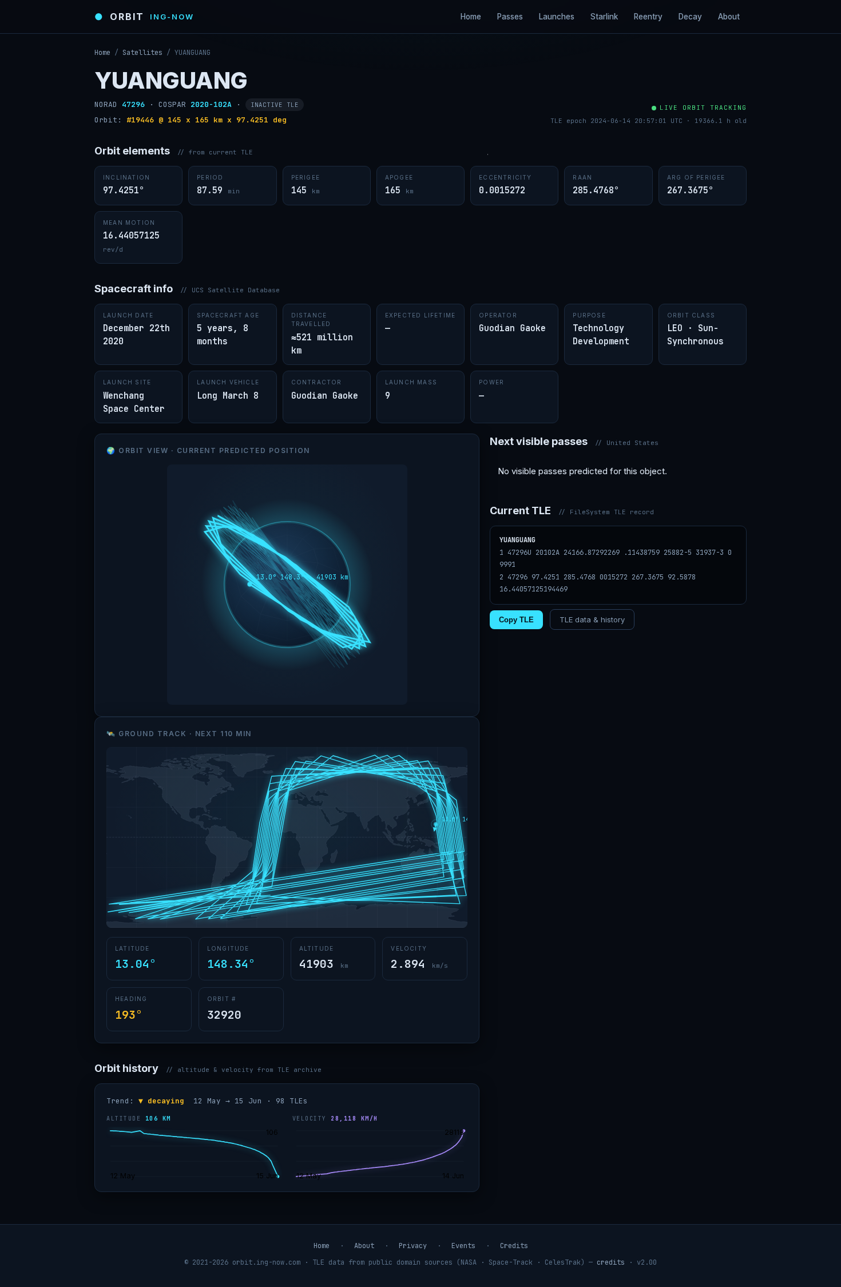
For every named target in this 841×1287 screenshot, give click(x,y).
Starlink (604, 16)
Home (471, 16)
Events (463, 1245)
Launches (556, 16)
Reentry (648, 16)
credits (611, 1262)
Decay (690, 16)
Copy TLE (516, 619)
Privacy (413, 1245)
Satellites (142, 52)
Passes (510, 16)
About (729, 16)
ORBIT (144, 16)
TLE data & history (592, 619)
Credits (514, 1245)
